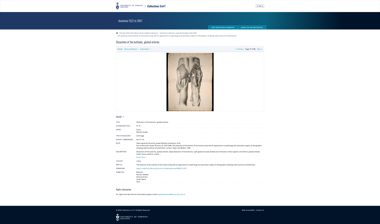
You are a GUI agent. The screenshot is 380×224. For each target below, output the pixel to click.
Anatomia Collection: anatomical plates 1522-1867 (178, 33)
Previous (240, 49)
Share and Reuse (130, 49)
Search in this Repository (252, 27)
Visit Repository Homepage (222, 27)
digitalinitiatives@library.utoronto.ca (171, 194)
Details (120, 49)
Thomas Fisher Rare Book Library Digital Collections (139, 33)
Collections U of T (128, 210)
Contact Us (260, 210)
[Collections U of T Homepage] (117, 33)
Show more (140, 157)
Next (258, 49)
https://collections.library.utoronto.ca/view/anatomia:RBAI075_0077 (161, 168)
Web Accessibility (248, 210)
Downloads (144, 49)
